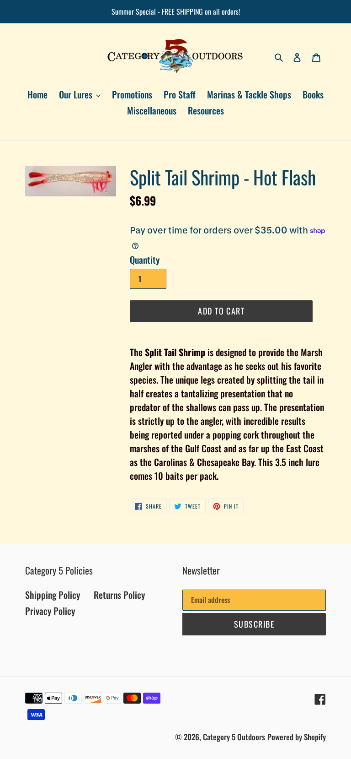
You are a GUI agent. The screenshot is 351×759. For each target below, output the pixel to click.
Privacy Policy (50, 611)
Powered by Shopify (296, 737)
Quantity (145, 259)
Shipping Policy (52, 595)
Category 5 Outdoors (234, 737)
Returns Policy (119, 595)
